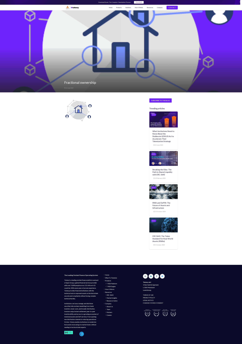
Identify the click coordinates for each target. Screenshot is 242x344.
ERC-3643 (110, 295)
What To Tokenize (111, 278)
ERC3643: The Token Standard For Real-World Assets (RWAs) (162, 238)
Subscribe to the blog (160, 100)
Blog (153, 114)
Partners (109, 312)
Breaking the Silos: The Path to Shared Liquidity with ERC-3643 (162, 172)
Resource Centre (112, 301)
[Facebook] (156, 276)
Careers (109, 315)
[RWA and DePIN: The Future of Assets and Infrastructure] (163, 191)
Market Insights (112, 298)
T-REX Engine (111, 286)
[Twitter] (162, 276)
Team (108, 309)
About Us (110, 306)
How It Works (109, 289)
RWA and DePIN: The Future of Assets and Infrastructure (161, 205)
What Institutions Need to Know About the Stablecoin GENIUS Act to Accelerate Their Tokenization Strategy (163, 136)
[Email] (145, 276)
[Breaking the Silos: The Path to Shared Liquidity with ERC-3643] (163, 158)
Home (107, 275)
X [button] (240, 2)
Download (139, 2)
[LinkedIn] (151, 276)
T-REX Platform (112, 283)
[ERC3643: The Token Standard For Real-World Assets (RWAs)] (163, 225)
